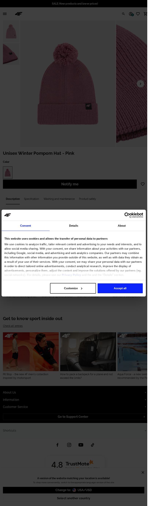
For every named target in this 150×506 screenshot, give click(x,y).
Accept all (120, 288)
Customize (71, 288)
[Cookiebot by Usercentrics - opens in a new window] (127, 215)
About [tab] (122, 225)
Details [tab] (73, 225)
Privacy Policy (71, 274)
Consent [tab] (25, 225)
